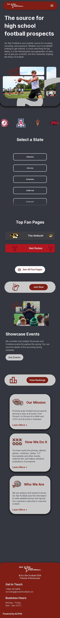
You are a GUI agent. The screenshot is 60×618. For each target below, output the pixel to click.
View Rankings (37, 380)
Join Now (38, 287)
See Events (14, 357)
